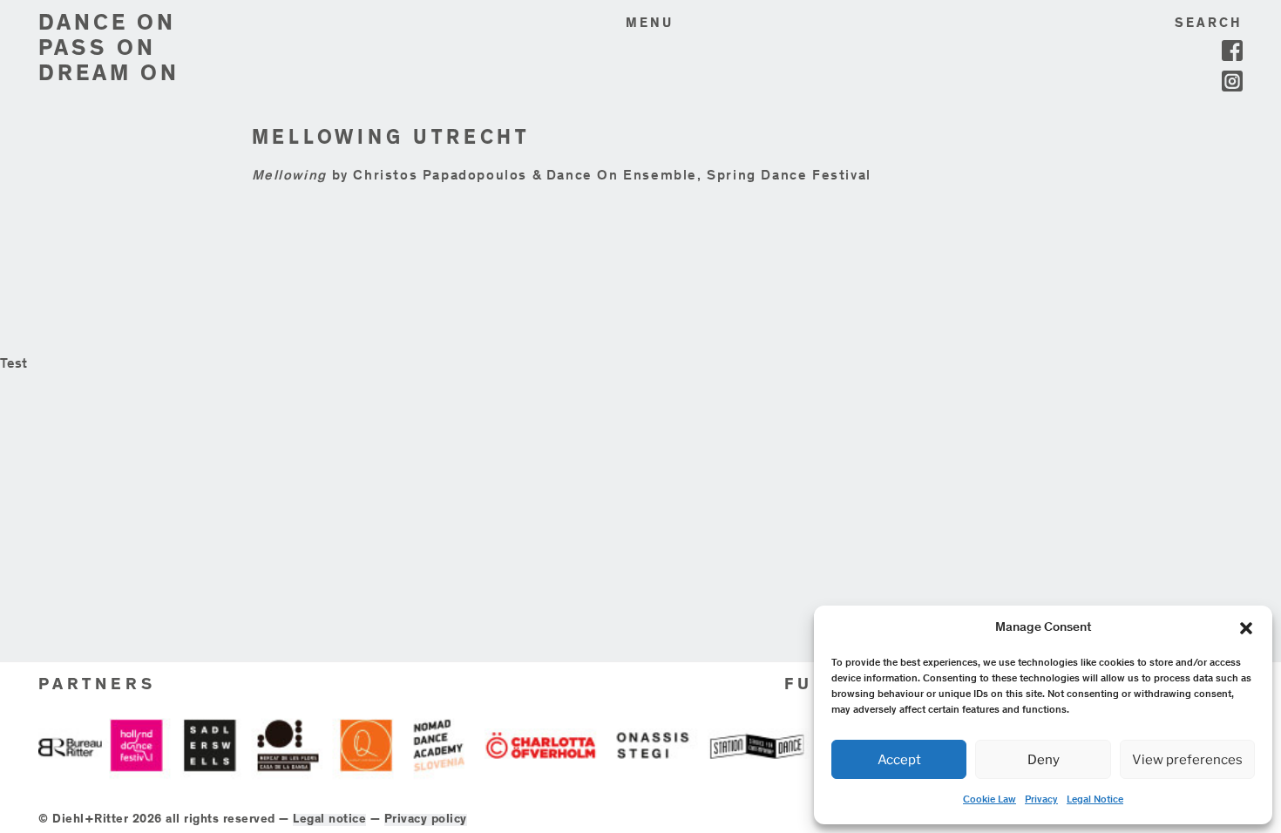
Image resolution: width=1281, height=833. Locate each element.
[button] (1246, 628)
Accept (899, 760)
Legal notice (329, 820)
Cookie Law (989, 800)
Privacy (1041, 800)
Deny (1043, 760)
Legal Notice (1095, 800)
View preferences (1187, 760)
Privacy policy (425, 820)
